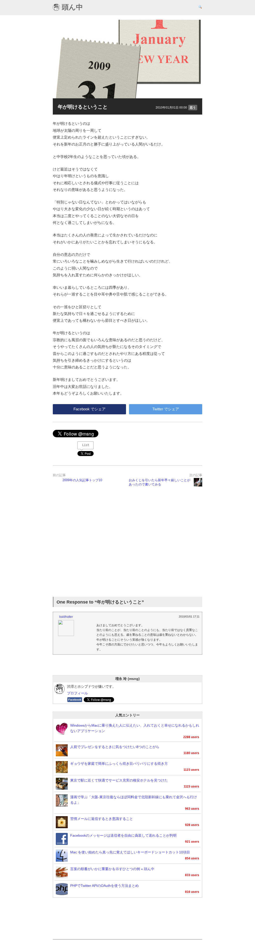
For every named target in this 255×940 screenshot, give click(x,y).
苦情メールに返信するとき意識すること (101, 819)
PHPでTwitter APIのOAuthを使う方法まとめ (104, 886)
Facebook (74, 699)
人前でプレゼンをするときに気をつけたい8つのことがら (114, 747)
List (85, 445)
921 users (192, 841)
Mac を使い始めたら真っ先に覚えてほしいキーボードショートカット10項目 (130, 852)
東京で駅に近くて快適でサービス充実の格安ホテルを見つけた (119, 780)
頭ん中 (71, 7)
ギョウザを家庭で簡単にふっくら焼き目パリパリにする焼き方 (119, 764)
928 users (192, 825)
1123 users (191, 770)
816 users (192, 892)
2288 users (191, 737)
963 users (192, 808)
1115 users (191, 786)
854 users (192, 858)
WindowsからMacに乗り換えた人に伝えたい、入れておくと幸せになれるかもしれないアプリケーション (134, 728)
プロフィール (77, 693)
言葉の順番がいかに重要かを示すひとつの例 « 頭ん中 (112, 869)
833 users (192, 875)
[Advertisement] (127, 541)
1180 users (191, 753)
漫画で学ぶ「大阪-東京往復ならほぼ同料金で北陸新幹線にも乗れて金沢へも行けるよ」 (133, 799)
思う (193, 107)
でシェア (89, 409)
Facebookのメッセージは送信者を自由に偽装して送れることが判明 (123, 835)
